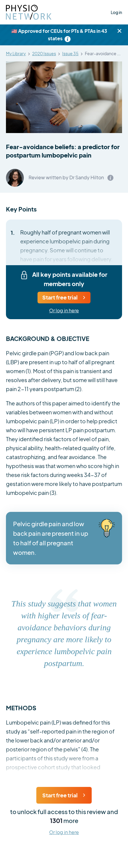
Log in (116, 12)
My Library (16, 53)
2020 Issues (44, 53)
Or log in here (64, 311)
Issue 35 (70, 53)
